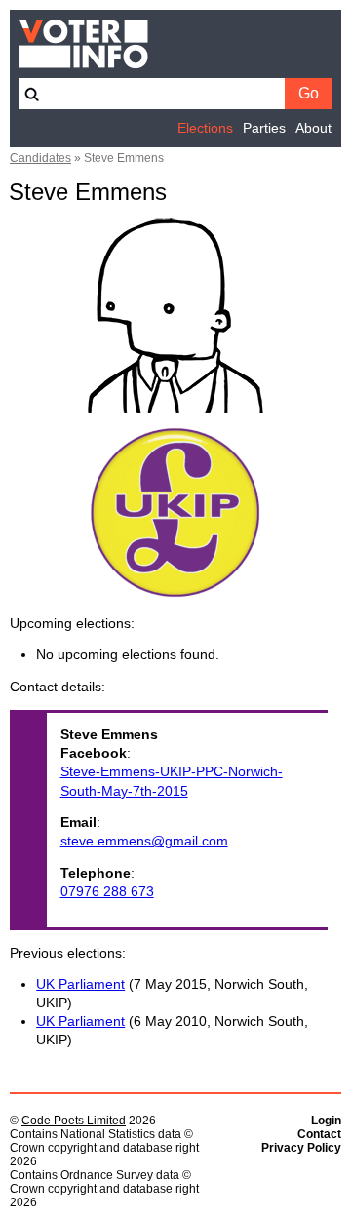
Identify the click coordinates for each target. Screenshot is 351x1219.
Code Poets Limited (73, 1120)
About (313, 128)
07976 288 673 (107, 892)
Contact (319, 1134)
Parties (264, 128)
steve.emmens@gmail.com (144, 841)
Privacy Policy (301, 1148)
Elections (205, 128)
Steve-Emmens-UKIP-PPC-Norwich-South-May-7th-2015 (171, 781)
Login (326, 1120)
